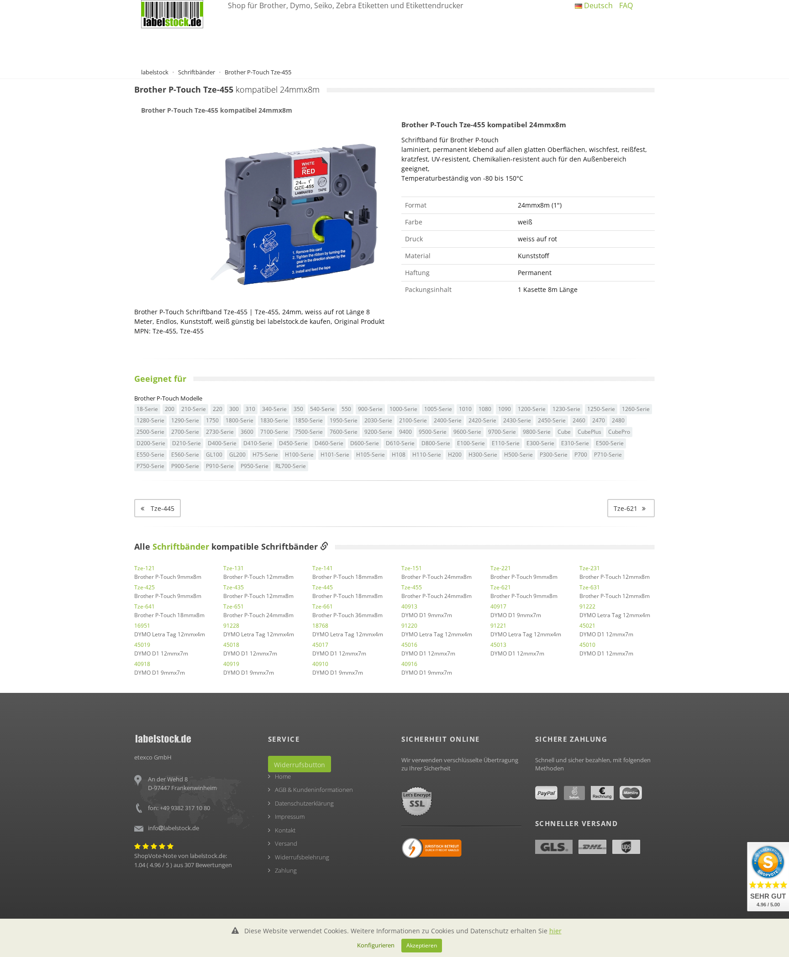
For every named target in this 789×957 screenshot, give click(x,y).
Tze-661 (322, 606)
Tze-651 (233, 606)
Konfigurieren (375, 945)
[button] (631, 508)
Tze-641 (144, 606)
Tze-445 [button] (161, 508)
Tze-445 (322, 587)
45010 (587, 645)
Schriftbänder (181, 546)
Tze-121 (144, 568)
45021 (587, 625)
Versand (286, 843)
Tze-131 (233, 568)
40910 (320, 664)
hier (555, 930)
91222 (587, 606)
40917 (498, 606)
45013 (498, 645)
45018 (231, 645)
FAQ (626, 5)
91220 (409, 625)
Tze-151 (411, 568)
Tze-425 (144, 587)
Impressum (290, 816)
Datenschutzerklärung (304, 803)
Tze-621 (500, 587)
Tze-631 (589, 587)
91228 (231, 625)
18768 (320, 625)
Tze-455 (411, 587)
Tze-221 (500, 568)
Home (283, 776)
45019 (142, 645)
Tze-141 (322, 568)
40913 (409, 606)
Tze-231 (589, 568)
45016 (409, 645)
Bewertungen (213, 865)
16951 (142, 625)
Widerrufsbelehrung (302, 857)
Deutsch (597, 5)
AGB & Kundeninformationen (314, 789)
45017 (320, 645)
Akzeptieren (421, 945)
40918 (142, 664)
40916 (409, 664)
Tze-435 (233, 587)
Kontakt (285, 830)
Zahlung (286, 870)
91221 (498, 625)
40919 (231, 664)
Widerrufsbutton (299, 764)
